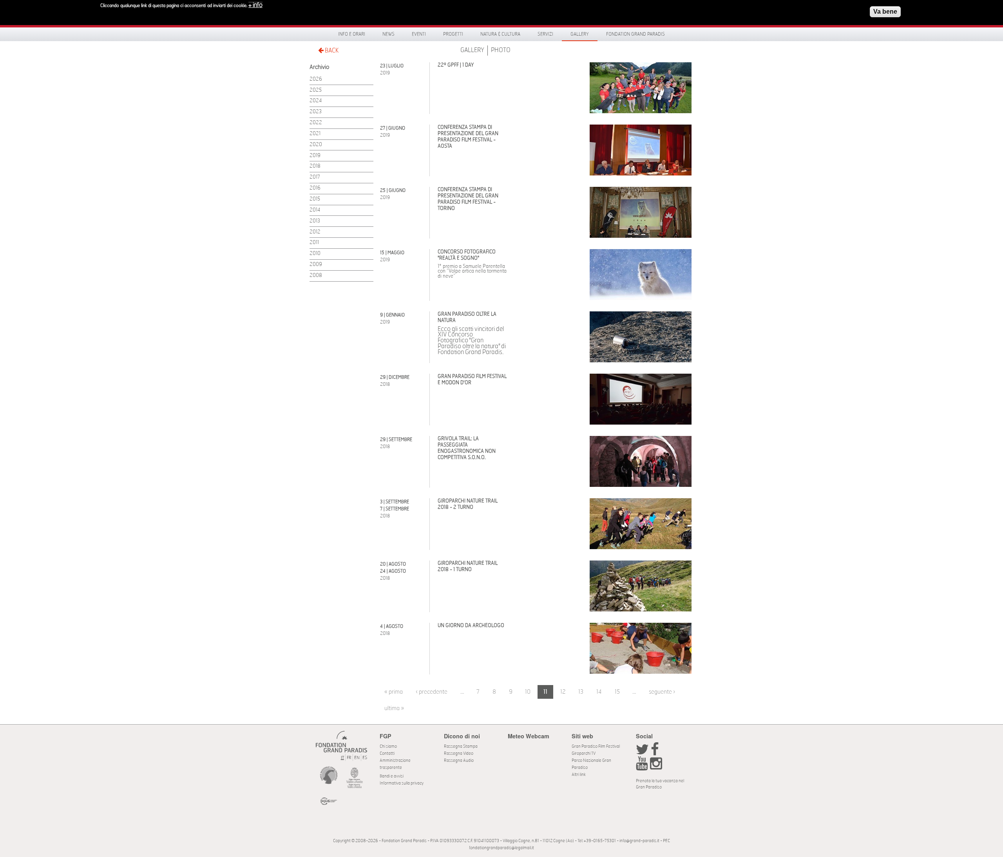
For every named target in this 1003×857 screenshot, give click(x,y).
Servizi (545, 34)
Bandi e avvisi (392, 776)
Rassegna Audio (459, 760)
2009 (316, 264)
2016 (315, 188)
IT (342, 758)
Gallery (579, 34)
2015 (315, 199)
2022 (316, 122)
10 (527, 692)
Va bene (885, 11)
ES (364, 758)
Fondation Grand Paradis (635, 34)
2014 (315, 210)
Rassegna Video (458, 753)
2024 (316, 100)
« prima (393, 692)
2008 (316, 275)
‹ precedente (431, 692)
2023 (316, 111)
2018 (315, 166)
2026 (316, 79)
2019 (315, 155)
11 (545, 692)
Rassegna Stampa (461, 746)
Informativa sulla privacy (402, 783)
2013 (315, 221)
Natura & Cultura (500, 34)
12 (563, 692)
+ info (255, 5)
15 (617, 692)
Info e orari (351, 34)
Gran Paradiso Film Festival (596, 746)
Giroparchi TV (584, 753)
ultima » (394, 708)
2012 (315, 232)
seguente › (662, 692)
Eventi (419, 34)
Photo (501, 50)
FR (349, 758)
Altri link (579, 774)
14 (599, 692)
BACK (331, 50)
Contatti (387, 753)
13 (580, 692)
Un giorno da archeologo (471, 625)
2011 (314, 242)
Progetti (453, 34)
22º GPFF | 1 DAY (456, 65)
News (388, 34)
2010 (315, 253)
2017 (315, 177)
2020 (316, 144)
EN (357, 758)
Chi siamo (388, 746)
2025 (316, 90)
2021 (315, 133)
